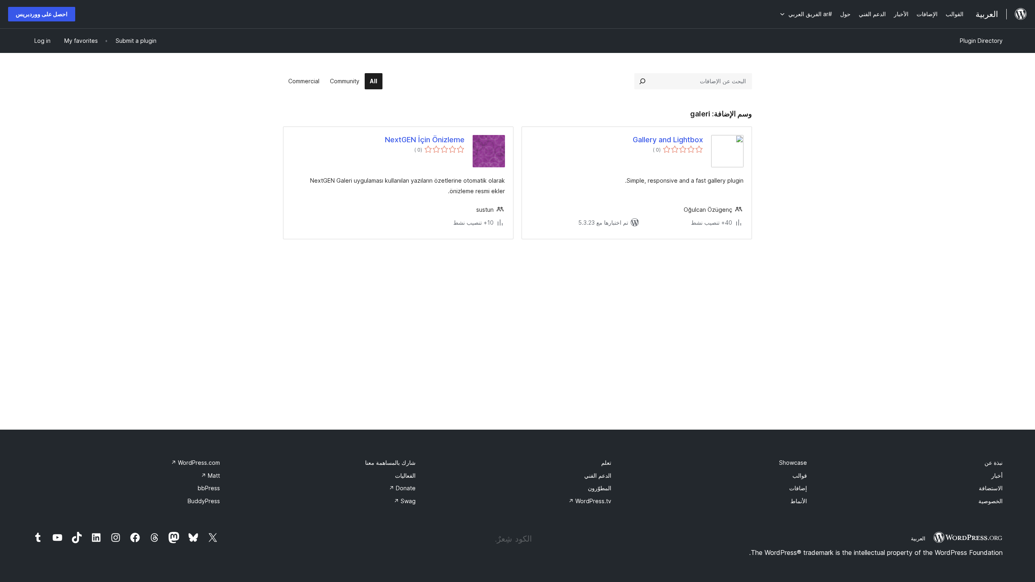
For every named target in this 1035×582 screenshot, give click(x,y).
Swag (405, 501)
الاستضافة (991, 488)
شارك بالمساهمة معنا (390, 462)
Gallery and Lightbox (668, 139)
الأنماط (798, 501)
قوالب (799, 475)
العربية (918, 538)
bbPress (209, 488)
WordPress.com (195, 462)
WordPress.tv (589, 501)
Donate (402, 488)
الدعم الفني (597, 475)
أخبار (997, 475)
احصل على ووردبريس (42, 14)
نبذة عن (993, 462)
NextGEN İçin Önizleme (425, 139)
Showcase (793, 462)
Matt (210, 475)
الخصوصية (990, 501)
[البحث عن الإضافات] (642, 81)
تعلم (606, 462)
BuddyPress (204, 501)
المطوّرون (599, 488)
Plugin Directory (981, 40)
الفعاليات (405, 475)
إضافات (798, 488)
